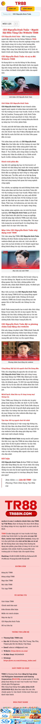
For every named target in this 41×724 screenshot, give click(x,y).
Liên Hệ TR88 (25, 479)
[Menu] (3, 3)
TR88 (34, 39)
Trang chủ (7, 14)
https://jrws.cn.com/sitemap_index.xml (20, 660)
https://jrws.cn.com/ (19, 651)
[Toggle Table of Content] (15, 24)
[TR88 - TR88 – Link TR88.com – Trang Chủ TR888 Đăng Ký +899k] (20, 3)
